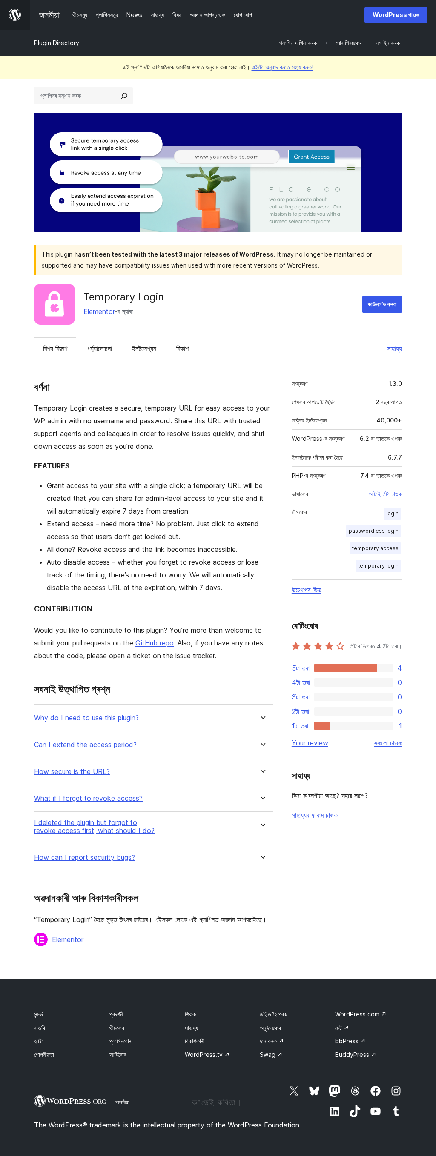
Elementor (99, 311)
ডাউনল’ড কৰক (382, 304)
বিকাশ (182, 348)
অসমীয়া (122, 1102)
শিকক (190, 1014)
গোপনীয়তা (44, 1054)
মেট (342, 1027)
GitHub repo (154, 643)
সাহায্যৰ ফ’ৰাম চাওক (315, 815)
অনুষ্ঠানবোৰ (270, 1027)
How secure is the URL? (72, 772)
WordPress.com (361, 1014)
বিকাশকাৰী (194, 1041)
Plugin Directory (56, 42)
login (392, 513)
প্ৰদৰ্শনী (116, 1014)
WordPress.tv (207, 1054)
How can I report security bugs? (84, 857)
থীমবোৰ (116, 1027)
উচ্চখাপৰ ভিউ (306, 589)
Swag (271, 1054)
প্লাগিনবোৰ (120, 1041)
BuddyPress (355, 1054)
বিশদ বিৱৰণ (55, 348)
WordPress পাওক (396, 14)
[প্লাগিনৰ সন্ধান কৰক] (124, 95)
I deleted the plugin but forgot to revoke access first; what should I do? (94, 827)
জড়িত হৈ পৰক (273, 1014)
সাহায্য (394, 348)
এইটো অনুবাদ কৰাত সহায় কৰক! (282, 67)
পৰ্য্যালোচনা (99, 348)
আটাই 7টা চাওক (385, 494)
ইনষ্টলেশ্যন (144, 348)
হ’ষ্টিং (38, 1041)
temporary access (375, 548)
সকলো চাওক (388, 743)
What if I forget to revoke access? (88, 798)
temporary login (378, 565)
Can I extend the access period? (85, 745)
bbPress (350, 1041)
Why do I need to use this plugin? (86, 718)
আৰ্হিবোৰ (117, 1054)
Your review (310, 743)
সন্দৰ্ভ (38, 1014)
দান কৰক (272, 1041)
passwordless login (374, 531)
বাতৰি (39, 1027)
